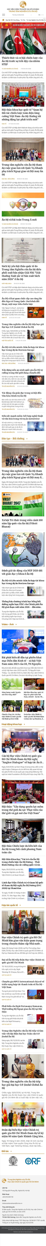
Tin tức (23, 20)
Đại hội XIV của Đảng (12, 20)
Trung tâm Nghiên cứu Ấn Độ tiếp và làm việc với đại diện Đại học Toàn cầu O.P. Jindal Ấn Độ (22, 1033)
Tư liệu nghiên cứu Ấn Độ (34, 20)
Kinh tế (4, 124)
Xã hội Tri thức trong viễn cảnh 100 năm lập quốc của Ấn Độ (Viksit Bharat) (22, 523)
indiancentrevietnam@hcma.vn (12, 1203)
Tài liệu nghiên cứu (8, 386)
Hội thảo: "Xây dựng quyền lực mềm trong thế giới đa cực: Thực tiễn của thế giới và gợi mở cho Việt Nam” (22, 810)
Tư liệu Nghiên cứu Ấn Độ (10, 68)
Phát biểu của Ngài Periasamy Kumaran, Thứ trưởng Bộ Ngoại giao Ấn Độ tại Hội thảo (22, 1009)
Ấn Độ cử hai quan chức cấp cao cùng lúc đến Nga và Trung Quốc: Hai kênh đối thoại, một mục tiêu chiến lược (22, 301)
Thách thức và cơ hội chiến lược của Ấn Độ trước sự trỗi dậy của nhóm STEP (22, 61)
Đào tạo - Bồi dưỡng (8, 179)
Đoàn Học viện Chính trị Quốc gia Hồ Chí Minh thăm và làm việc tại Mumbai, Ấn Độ (34, 716)
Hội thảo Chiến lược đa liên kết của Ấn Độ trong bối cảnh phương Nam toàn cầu (22, 849)
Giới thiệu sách (7, 283)
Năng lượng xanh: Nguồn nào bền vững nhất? (11, 693)
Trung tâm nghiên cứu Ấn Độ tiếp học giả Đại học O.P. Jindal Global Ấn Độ (22, 1084)
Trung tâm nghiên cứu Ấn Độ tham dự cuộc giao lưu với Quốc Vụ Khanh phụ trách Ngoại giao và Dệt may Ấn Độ (22, 169)
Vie (39, 15)
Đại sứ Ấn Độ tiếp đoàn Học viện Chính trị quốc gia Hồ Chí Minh (23, 961)
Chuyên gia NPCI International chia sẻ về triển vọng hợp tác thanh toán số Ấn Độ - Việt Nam (23, 984)
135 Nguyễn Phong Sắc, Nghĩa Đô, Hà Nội (16, 1190)
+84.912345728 (7, 1197)
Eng (42, 15)
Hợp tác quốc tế (7, 340)
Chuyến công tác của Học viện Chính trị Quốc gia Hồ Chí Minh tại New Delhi (11, 716)
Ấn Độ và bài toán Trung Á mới (19, 219)
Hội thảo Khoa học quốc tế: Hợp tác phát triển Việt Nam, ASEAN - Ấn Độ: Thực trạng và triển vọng (34, 694)
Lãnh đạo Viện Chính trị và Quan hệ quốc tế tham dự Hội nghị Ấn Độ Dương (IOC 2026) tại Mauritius (22, 885)
